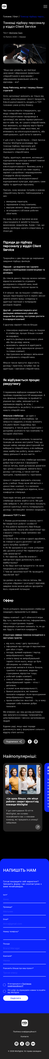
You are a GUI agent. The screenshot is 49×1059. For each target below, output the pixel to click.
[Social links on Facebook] (22, 1044)
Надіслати (15, 998)
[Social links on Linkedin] (16, 1044)
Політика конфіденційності (24, 1032)
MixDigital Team (15, 33)
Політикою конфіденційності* (19, 985)
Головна (7, 16)
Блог (16, 16)
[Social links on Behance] (33, 1044)
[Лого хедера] (4, 6)
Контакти (25, 1036)
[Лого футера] (24, 1023)
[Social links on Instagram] (28, 1044)
